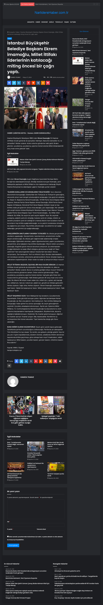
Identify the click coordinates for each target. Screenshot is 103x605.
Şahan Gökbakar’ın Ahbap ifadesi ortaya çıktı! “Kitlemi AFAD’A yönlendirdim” (82, 248)
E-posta (10, 529)
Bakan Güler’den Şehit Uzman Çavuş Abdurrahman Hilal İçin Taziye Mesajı (58, 4)
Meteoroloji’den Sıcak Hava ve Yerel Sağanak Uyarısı (55, 444)
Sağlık (51, 22)
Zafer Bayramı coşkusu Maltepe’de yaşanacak (81, 145)
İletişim (73, 22)
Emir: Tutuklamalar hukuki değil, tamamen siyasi (15, 444)
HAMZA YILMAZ (15, 77)
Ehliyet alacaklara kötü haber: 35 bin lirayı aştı (90, 217)
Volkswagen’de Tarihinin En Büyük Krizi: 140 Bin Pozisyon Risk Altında (82, 191)
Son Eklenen (84, 31)
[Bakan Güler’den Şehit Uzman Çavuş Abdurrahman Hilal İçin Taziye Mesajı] (12, 162)
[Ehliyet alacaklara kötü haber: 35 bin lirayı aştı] (77, 216)
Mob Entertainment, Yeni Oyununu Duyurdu (81, 52)
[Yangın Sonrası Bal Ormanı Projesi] (77, 102)
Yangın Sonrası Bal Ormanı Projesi (89, 103)
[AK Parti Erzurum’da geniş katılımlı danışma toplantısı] (15, 467)
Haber (38, 22)
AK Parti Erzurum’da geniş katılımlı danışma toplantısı (14, 476)
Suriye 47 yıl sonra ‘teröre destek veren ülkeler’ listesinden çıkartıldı (81, 239)
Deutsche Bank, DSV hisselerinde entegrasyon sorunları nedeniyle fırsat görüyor (81, 42)
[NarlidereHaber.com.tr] (51, 12)
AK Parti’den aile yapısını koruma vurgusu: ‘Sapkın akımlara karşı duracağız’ (35, 169)
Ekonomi (44, 22)
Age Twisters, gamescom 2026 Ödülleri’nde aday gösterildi (83, 152)
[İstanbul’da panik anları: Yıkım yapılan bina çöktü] (35, 446)
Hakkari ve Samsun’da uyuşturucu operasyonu (35, 465)
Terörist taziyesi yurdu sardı (55, 475)
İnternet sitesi (41, 529)
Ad (8, 521)
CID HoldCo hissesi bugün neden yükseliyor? (81, 160)
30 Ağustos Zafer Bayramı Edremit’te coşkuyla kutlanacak (82, 229)
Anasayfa (30, 22)
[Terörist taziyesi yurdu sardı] (55, 467)
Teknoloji (59, 22)
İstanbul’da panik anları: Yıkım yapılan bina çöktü (34, 455)
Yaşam (66, 22)
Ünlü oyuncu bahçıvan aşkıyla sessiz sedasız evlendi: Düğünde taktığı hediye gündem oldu (90, 85)
